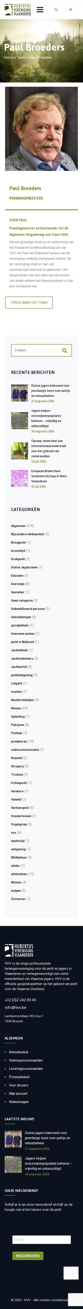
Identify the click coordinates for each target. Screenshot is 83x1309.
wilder (15, 865)
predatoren (19, 741)
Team (21, 57)
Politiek (16, 733)
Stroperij (17, 766)
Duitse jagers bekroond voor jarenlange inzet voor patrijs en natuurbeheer (50, 391)
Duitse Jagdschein (24, 567)
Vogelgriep (19, 824)
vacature (17, 791)
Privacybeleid (19, 1077)
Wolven (16, 882)
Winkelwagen (19, 1102)
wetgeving (18, 849)
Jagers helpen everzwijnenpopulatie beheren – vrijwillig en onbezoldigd (49, 1163)
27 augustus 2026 (37, 1148)
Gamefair (17, 592)
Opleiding (18, 716)
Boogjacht (18, 542)
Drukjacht (18, 559)
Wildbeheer (19, 857)
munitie (16, 691)
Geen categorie (22, 600)
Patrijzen (17, 725)
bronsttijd (18, 550)
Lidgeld (16, 683)
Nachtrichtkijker (22, 700)
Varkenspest (20, 807)
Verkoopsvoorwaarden (26, 1060)
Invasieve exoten (22, 633)
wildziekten (19, 874)
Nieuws (16, 708)
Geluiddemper (21, 617)
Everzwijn (17, 584)
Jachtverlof (19, 667)
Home (9, 57)
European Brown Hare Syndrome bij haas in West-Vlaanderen (49, 476)
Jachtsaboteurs (22, 658)
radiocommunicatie (25, 749)
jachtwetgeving (22, 675)
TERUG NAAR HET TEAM (29, 303)
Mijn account (18, 1094)
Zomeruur (18, 899)
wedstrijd (17, 841)
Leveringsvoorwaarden (26, 1069)
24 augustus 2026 (37, 1174)
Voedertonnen (21, 816)
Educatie (17, 575)
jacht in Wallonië (22, 642)
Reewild (16, 758)
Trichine (17, 774)
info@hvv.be (15, 1007)
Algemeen (18, 526)
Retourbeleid (18, 1052)
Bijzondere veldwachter (27, 534)
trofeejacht (19, 783)
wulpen (16, 890)
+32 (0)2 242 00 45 (20, 1000)
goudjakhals (20, 625)
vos (13, 832)
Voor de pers (18, 1085)
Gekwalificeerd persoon (28, 608)
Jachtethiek (19, 650)
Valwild (16, 799)
